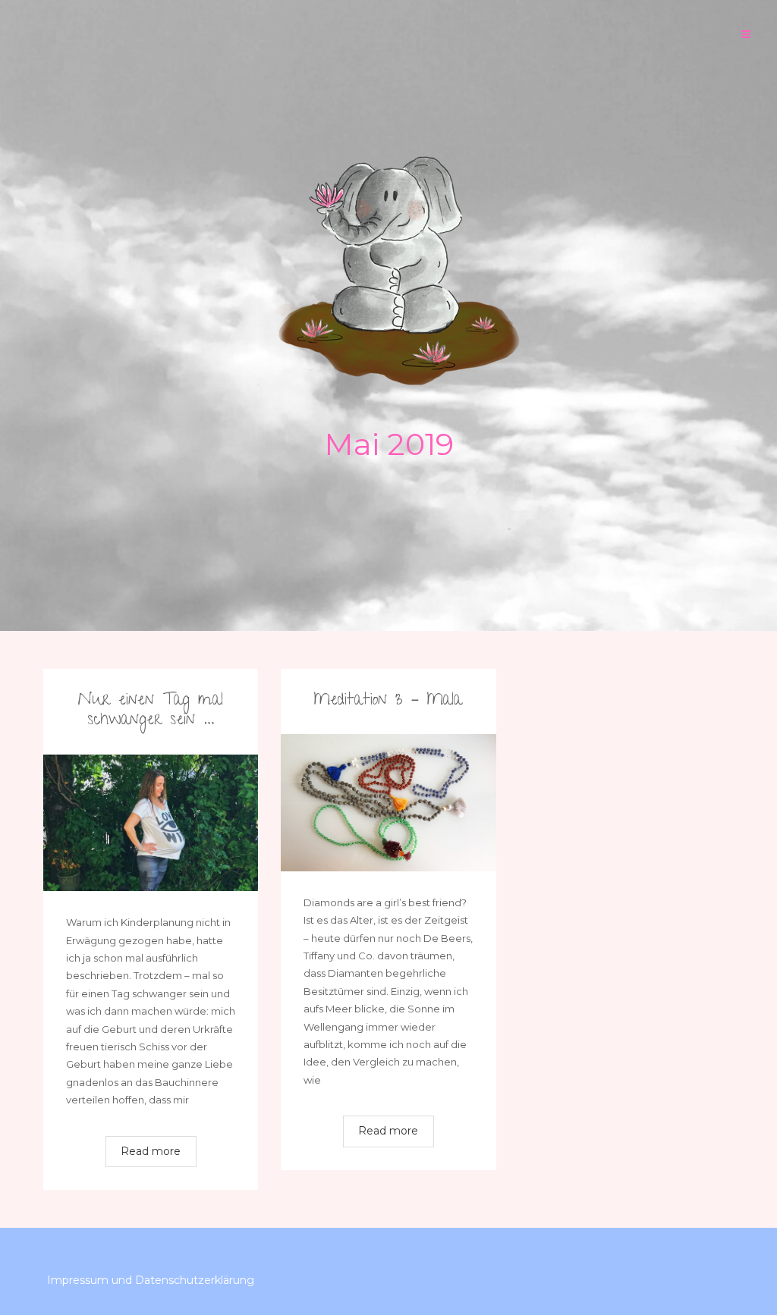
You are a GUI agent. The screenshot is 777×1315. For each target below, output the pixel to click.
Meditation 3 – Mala (388, 701)
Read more (151, 1151)
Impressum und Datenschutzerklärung (150, 1280)
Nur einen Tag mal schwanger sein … (150, 711)
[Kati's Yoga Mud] (388, 272)
